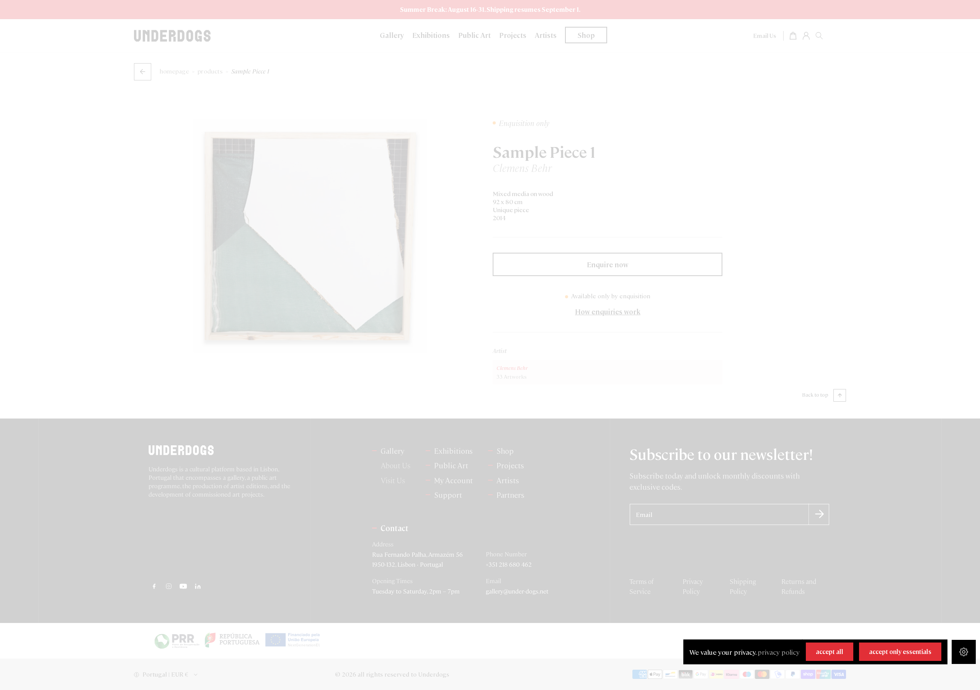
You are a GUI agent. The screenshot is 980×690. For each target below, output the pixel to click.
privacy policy (779, 651)
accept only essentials (900, 651)
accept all (829, 651)
